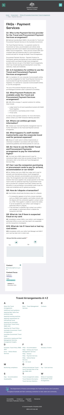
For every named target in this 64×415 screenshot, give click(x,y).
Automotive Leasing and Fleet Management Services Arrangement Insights (13, 340)
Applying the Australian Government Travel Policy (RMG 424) (11, 324)
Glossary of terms (46, 347)
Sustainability (8, 379)
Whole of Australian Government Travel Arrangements (47, 378)
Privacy (29, 401)
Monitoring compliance (10, 367)
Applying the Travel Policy (11, 328)
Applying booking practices (12, 316)
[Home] (32, 6)
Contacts (43, 306)
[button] (20, 265)
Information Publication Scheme (15, 401)
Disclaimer (37, 399)
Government (14, 15)
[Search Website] (3, 5)
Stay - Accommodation (11, 377)
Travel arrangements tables (30, 377)
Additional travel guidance (11, 310)
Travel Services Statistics (29, 381)
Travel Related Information (30, 379)
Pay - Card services (47, 367)
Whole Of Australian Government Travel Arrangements (35, 15)
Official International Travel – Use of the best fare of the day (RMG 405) (30, 369)
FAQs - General (26, 353)
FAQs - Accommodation (29, 347)
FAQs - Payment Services (29, 356)
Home (7, 15)
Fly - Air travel (26, 362)
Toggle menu (60, 5)
